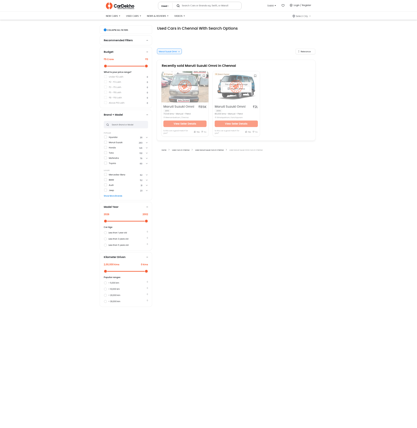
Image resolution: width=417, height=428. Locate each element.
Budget (108, 52)
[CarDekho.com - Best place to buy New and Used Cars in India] (120, 5)
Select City (302, 16)
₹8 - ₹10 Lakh (115, 98)
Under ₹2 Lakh (116, 77)
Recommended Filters (118, 40)
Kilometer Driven (115, 257)
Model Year (111, 207)
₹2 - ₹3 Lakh (115, 82)
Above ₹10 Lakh (116, 103)
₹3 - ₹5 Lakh (115, 87)
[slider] (105, 66)
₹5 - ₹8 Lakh (115, 93)
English (270, 5)
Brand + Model (113, 115)
